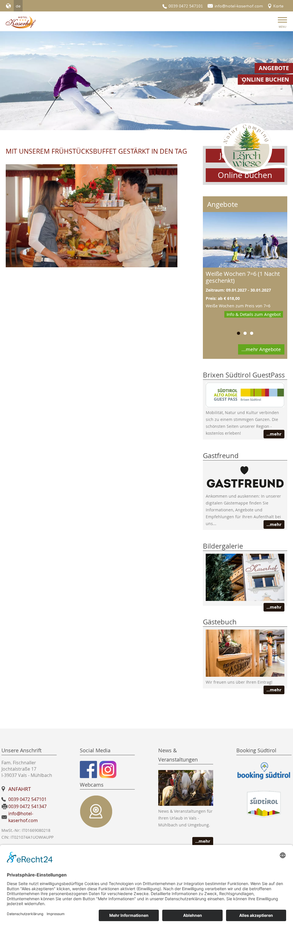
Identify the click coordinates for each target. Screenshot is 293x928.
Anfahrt (19, 788)
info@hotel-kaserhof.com (239, 6)
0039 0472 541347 (27, 806)
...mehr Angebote (261, 349)
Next (242, 82)
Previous (51, 82)
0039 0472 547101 (186, 6)
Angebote (274, 68)
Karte (278, 6)
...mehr (274, 434)
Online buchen (265, 79)
